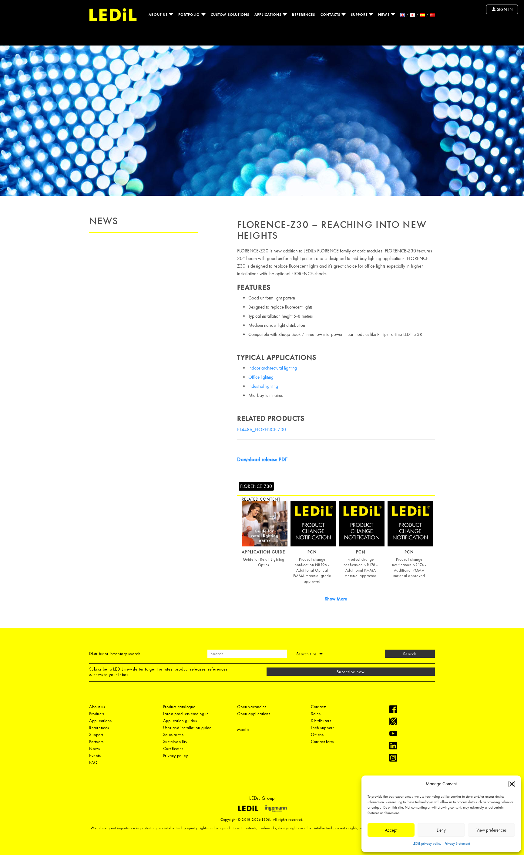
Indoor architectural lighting (272, 368)
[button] (512, 784)
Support (360, 14)
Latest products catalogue (186, 713)
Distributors (321, 720)
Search (409, 654)
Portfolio (189, 14)
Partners (96, 741)
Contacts (331, 14)
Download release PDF (262, 459)
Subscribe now (351, 671)
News (384, 14)
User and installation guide (187, 727)
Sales (316, 713)
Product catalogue (179, 706)
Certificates (173, 748)
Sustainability (175, 741)
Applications (268, 14)
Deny (441, 830)
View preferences (491, 830)
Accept (391, 830)
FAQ (93, 762)
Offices (317, 734)
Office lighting (261, 377)
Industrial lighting (263, 386)
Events (95, 755)
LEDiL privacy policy (427, 843)
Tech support (322, 727)
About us (159, 14)
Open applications (253, 713)
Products (96, 713)
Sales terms (173, 734)
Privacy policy (175, 755)
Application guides (180, 720)
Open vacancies (252, 706)
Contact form (322, 741)
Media (243, 729)
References (303, 14)
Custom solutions (230, 14)
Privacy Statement (457, 843)
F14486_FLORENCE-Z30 (261, 429)
